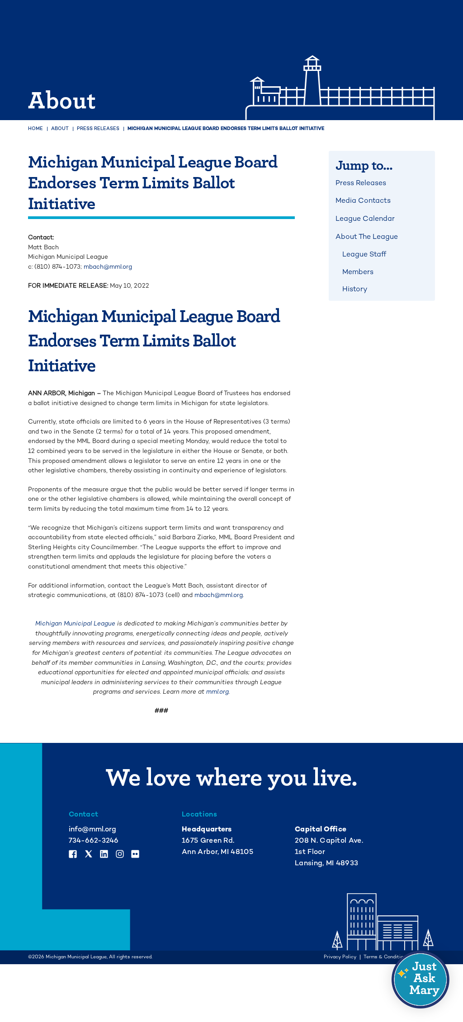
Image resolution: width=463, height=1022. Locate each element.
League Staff (364, 254)
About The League (366, 236)
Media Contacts (363, 200)
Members (357, 271)
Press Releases (98, 128)
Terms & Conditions (386, 957)
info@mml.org (92, 829)
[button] (420, 979)
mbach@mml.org (108, 267)
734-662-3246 (93, 840)
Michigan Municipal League (75, 623)
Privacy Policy (340, 957)
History (354, 289)
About (60, 128)
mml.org (217, 691)
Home (35, 128)
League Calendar (365, 218)
